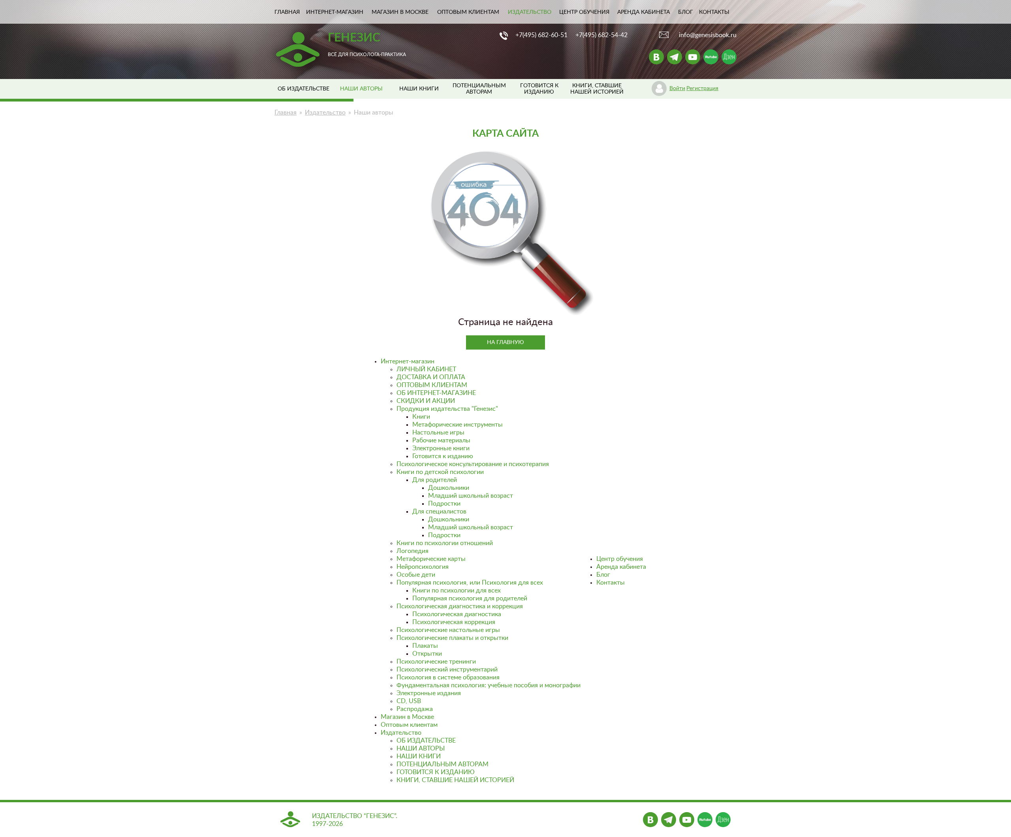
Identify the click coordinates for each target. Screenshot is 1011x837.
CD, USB (409, 701)
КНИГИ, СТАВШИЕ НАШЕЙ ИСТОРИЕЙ (455, 780)
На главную (505, 342)
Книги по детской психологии (440, 472)
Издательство (529, 12)
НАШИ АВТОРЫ (421, 748)
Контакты (714, 12)
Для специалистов (439, 511)
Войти (677, 88)
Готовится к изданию (442, 456)
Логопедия (412, 551)
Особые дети (416, 575)
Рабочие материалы (441, 440)
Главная (285, 112)
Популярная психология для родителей (469, 598)
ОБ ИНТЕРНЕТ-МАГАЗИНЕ (436, 393)
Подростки (444, 503)
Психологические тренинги (436, 661)
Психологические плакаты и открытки (452, 638)
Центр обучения (584, 12)
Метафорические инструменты (457, 424)
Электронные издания (429, 693)
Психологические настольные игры (448, 630)
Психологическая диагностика (456, 614)
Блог (685, 12)
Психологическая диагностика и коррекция (460, 606)
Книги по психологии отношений (445, 543)
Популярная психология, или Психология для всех (470, 582)
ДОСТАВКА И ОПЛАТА (431, 377)
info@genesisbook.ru (708, 35)
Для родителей (434, 480)
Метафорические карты (431, 559)
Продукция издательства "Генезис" (447, 409)
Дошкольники (448, 488)
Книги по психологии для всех (456, 590)
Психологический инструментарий (447, 669)
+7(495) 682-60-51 (541, 35)
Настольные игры (438, 432)
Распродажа (415, 709)
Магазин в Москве (400, 12)
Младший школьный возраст (470, 496)
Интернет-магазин (334, 12)
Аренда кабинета (643, 12)
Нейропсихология (423, 567)
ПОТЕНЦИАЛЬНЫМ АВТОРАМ (443, 764)
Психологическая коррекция (453, 622)
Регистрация (702, 88)
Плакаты (425, 646)
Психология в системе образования (448, 677)
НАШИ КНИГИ (419, 89)
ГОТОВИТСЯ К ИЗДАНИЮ (436, 772)
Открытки (427, 654)
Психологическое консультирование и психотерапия (473, 464)
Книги (421, 417)
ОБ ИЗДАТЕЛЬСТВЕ (303, 89)
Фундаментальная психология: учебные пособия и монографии (489, 685)
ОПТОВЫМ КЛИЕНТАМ (432, 385)
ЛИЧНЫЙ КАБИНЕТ (426, 369)
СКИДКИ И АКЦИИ (426, 401)
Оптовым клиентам (468, 12)
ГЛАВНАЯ (287, 12)
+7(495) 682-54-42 (601, 35)
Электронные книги (441, 448)
